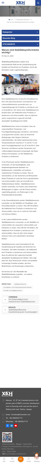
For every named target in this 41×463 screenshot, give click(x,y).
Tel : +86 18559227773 (14, 418)
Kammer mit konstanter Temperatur (20, 334)
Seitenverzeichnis (8, 444)
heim (11, 19)
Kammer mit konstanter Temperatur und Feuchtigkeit (20, 350)
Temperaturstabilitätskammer (20, 367)
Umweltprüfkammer (20, 341)
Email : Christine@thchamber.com (18, 414)
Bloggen (19, 444)
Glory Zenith (11, 451)
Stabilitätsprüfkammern (11, 62)
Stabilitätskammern (20, 381)
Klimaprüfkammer (20, 360)
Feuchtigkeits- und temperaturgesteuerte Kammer (17, 287)
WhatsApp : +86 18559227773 (17, 421)
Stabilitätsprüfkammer (23, 19)
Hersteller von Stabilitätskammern (12, 290)
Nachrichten (27, 444)
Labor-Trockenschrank (20, 326)
